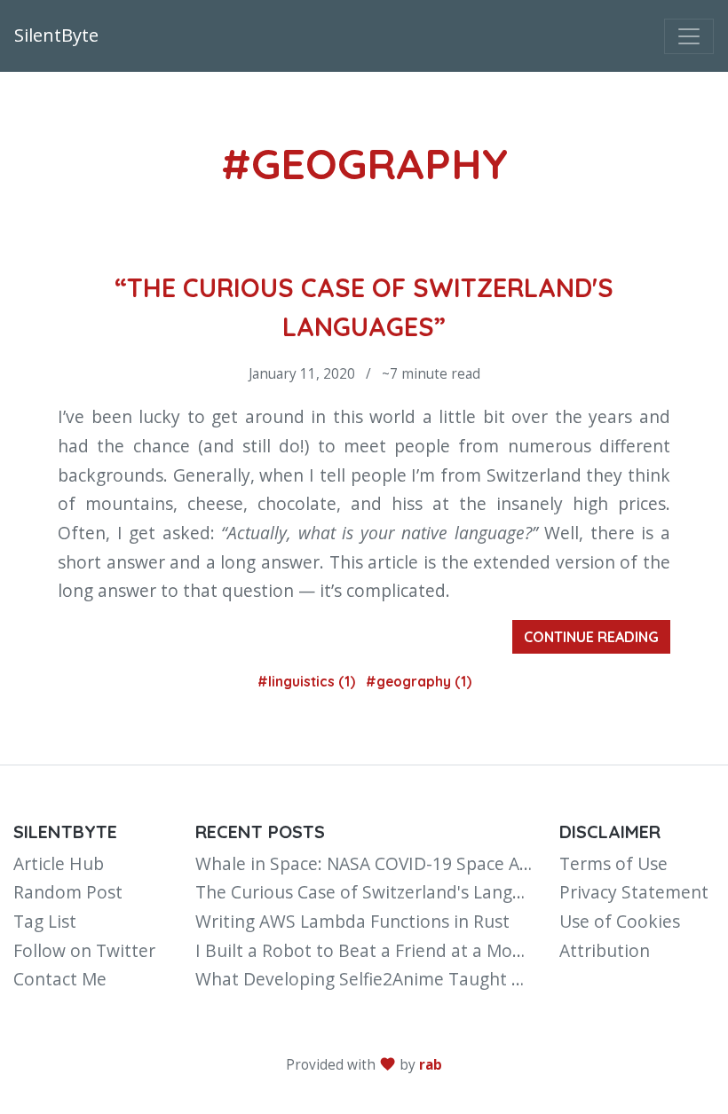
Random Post (68, 892)
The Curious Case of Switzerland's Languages (377, 892)
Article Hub (58, 863)
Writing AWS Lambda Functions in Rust (352, 921)
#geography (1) (418, 681)
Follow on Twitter (84, 950)
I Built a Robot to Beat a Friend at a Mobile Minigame (410, 950)
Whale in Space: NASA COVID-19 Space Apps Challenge (414, 863)
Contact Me (60, 979)
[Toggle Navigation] (689, 36)
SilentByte (56, 35)
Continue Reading (591, 637)
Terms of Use (613, 863)
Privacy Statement (633, 892)
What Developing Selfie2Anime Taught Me (365, 979)
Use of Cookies (619, 921)
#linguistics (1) (308, 681)
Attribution (604, 950)
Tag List (44, 921)
